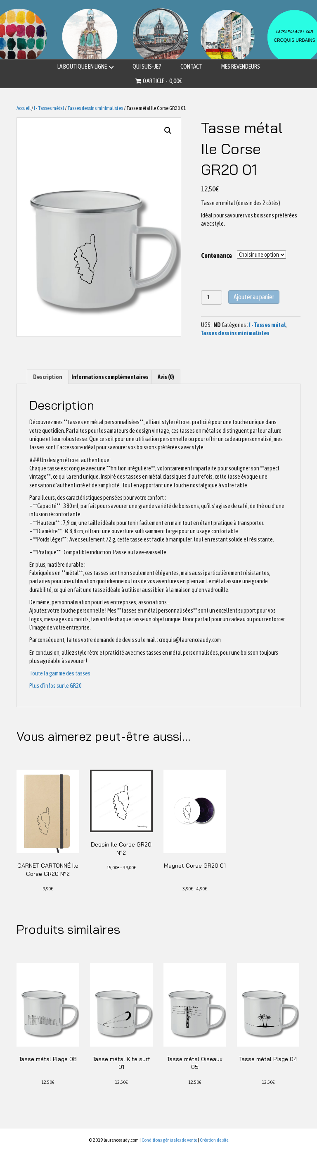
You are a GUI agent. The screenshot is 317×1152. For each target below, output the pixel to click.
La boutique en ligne (82, 66)
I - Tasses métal (49, 108)
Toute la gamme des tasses (59, 673)
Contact (191, 66)
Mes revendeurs (240, 66)
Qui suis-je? (146, 66)
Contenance (216, 255)
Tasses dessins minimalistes (95, 108)
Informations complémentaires (110, 377)
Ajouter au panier (254, 297)
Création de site (214, 1140)
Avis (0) (166, 377)
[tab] (48, 377)
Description (47, 377)
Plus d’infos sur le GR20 (55, 685)
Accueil (24, 108)
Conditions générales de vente (169, 1140)
